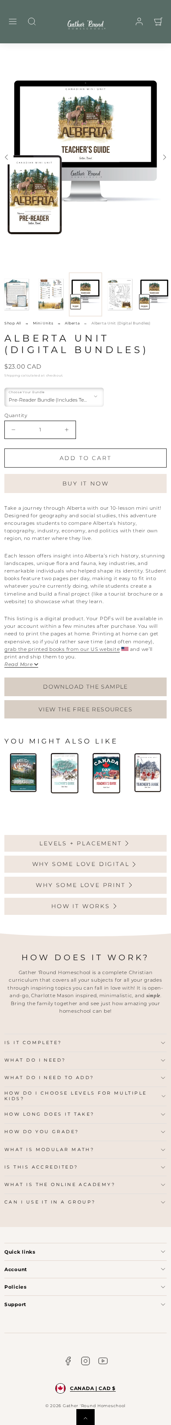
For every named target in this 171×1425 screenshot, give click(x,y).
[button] (12, 21)
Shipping (12, 375)
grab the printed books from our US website (62, 649)
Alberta (72, 323)
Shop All (12, 323)
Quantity (15, 415)
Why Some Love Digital (81, 864)
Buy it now (85, 483)
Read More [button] (18, 664)
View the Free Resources (85, 709)
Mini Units (43, 323)
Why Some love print (80, 885)
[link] (139, 21)
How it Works (80, 906)
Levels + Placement (80, 843)
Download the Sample (85, 686)
